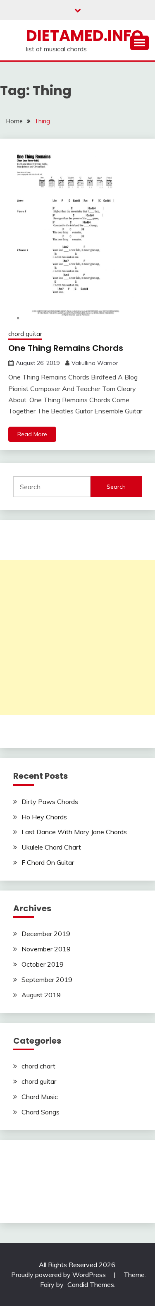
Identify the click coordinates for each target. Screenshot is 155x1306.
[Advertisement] (77, 637)
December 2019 (45, 933)
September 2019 (46, 979)
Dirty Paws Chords (49, 801)
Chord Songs (40, 1112)
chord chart (38, 1066)
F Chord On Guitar (47, 862)
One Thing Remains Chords (65, 348)
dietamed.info (84, 35)
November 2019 (46, 949)
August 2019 (41, 995)
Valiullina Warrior (95, 363)
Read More (32, 434)
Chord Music (39, 1096)
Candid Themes (90, 1284)
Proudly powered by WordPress (59, 1274)
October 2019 (42, 964)
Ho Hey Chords (44, 817)
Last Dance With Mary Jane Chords (74, 832)
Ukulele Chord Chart (51, 847)
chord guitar (25, 334)
